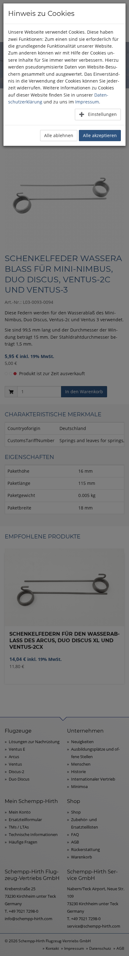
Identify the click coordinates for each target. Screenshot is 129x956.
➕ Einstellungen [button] (98, 114)
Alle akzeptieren (100, 135)
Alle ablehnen (58, 135)
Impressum (87, 102)
